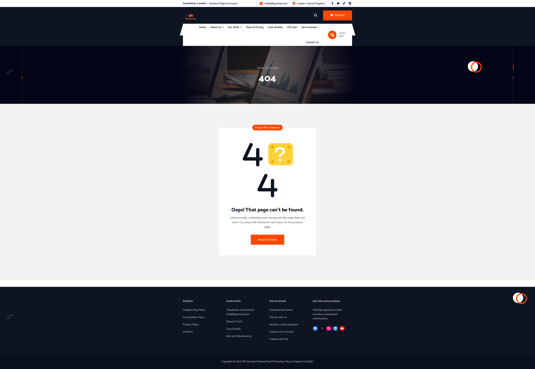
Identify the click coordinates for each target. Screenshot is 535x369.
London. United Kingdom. (311, 3)
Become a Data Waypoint (283, 325)
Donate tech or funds (281, 332)
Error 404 (273, 68)
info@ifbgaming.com (276, 3)
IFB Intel (292, 27)
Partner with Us (278, 317)
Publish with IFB (278, 339)
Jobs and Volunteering (238, 336)
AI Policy (188, 332)
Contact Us (312, 42)
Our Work (233, 27)
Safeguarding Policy (194, 310)
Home (202, 27)
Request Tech (234, 321)
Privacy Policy (191, 325)
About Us (215, 27)
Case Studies (275, 27)
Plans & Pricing (255, 27)
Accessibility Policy (194, 317)
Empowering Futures (281, 310)
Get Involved (308, 27)
